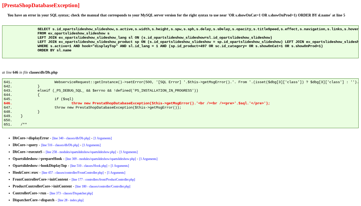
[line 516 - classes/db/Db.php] (60, 145)
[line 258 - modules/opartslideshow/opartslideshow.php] (81, 152)
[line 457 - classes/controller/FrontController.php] (73, 172)
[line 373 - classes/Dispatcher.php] (71, 193)
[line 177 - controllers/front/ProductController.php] (103, 179)
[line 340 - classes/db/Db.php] (71, 138)
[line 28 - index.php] (71, 200)
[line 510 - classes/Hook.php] (88, 166)
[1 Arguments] (103, 138)
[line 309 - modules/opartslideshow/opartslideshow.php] (101, 159)
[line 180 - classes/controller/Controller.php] (102, 186)
